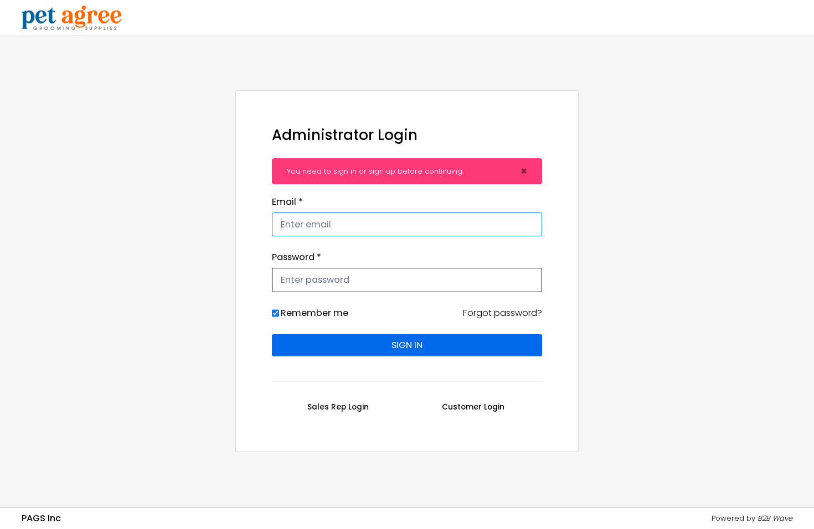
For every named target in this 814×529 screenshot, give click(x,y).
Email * (287, 201)
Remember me (314, 313)
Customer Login (473, 407)
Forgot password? (502, 313)
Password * (296, 257)
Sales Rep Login (338, 407)
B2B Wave (775, 518)
